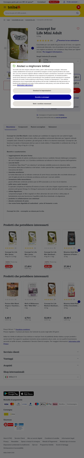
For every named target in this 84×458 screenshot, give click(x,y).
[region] (42, 85)
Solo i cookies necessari (42, 103)
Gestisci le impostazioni (42, 90)
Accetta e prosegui (42, 97)
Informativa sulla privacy (25, 85)
